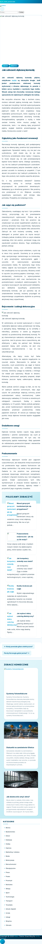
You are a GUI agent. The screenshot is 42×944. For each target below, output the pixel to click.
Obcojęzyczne (11, 868)
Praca (8, 872)
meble (14, 80)
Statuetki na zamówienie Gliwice (20, 747)
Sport (7, 893)
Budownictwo (10, 832)
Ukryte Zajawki (11, 909)
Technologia (10, 897)
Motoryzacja (10, 860)
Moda (8, 856)
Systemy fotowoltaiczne (16, 694)
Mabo (16, 936)
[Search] (2, 9)
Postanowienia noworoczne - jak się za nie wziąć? (25, 536)
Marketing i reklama (12, 852)
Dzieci (8, 836)
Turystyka (9, 905)
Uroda (8, 913)
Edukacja (9, 840)
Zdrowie (8, 925)
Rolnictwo (9, 884)
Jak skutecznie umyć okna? (18, 797)
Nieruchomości (11, 864)
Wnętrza (14, 65)
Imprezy (8, 848)
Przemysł (9, 880)
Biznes (8, 828)
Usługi (5, 65)
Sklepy (8, 889)
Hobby (8, 844)
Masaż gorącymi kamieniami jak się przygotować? (24, 506)
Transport (9, 901)
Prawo (8, 876)
